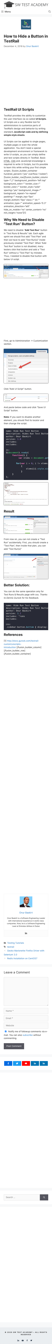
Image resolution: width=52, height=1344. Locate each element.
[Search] (44, 1197)
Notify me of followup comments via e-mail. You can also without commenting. (26, 1035)
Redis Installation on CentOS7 (22, 958)
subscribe (28, 1035)
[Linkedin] (26, 933)
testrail (10, 947)
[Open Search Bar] (49, 11)
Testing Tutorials (15, 943)
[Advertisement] (26, 79)
